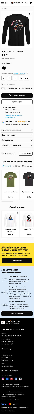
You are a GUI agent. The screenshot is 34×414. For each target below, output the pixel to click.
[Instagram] (2, 378)
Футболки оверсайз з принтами (10, 399)
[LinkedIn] (16, 378)
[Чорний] (3, 68)
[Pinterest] (11, 378)
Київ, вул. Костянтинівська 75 (11, 336)
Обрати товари (17, 313)
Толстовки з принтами (8, 386)
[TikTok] (20, 378)
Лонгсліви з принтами (7, 389)
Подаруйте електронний (13, 116)
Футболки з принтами (12, 384)
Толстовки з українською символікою (12, 394)
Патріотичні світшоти (15, 392)
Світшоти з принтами (22, 386)
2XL (26, 78)
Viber (5, 371)
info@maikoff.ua (7, 366)
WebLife (11, 411)
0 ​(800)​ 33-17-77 (7, 355)
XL (21, 78)
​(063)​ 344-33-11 (7, 358)
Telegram (15, 371)
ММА (5, 8)
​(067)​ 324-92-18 (7, 360)
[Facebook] (7, 378)
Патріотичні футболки (8, 396)
